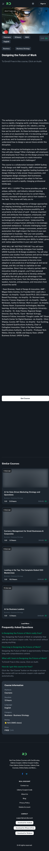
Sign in (43, 4)
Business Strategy (23, 48)
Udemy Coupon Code (24, 790)
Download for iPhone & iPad (25, 828)
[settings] (33, 3)
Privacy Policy (24, 803)
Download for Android (25, 823)
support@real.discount (24, 818)
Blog (24, 798)
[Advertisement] (24, 90)
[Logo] (8, 3)
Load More (25, 623)
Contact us (24, 785)
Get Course (25, 398)
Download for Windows (24, 833)
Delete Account (24, 807)
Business (6, 48)
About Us (24, 794)
